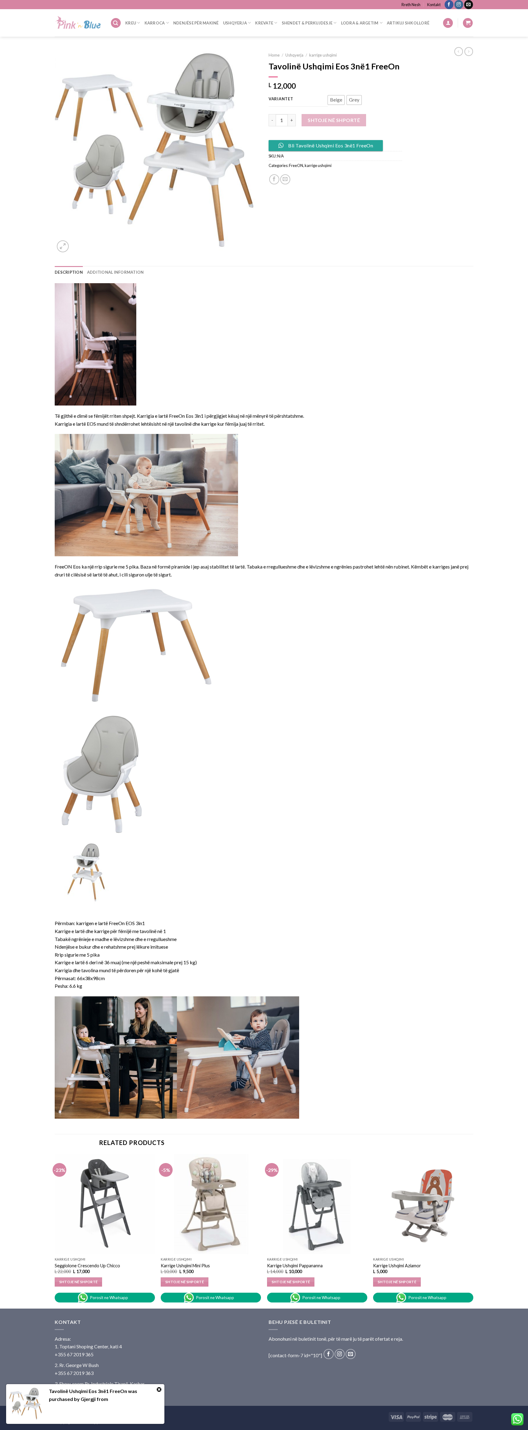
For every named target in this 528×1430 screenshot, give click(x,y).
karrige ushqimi (323, 55)
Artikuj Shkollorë (408, 22)
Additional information (115, 272)
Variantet (281, 99)
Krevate (264, 22)
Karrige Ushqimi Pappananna (295, 1265)
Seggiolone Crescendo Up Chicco (87, 1265)
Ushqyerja (235, 22)
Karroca (155, 22)
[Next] (473, 1230)
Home (274, 55)
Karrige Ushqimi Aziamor (397, 1265)
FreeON (296, 165)
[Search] (116, 23)
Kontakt (434, 4)
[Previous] (55, 1230)
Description (69, 272)
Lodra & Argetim (360, 22)
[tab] (69, 272)
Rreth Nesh (411, 4)
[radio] (336, 100)
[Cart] (468, 23)
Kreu (130, 22)
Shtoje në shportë (334, 120)
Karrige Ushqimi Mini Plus (185, 1265)
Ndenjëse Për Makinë (196, 22)
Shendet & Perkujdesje (307, 22)
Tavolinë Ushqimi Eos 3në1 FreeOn (88, 1391)
